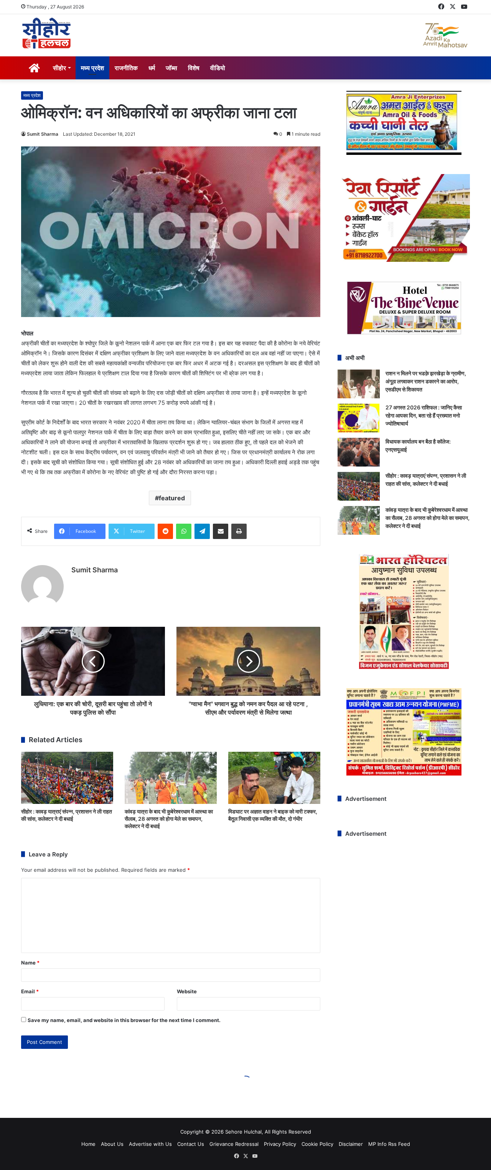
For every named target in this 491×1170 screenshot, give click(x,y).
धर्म (151, 68)
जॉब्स (171, 68)
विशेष (193, 68)
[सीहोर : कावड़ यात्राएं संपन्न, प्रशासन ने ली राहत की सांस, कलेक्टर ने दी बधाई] (67, 778)
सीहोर (59, 68)
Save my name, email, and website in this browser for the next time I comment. (124, 1020)
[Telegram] (202, 531)
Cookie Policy (317, 1144)
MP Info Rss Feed (389, 1144)
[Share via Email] (220, 531)
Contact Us (190, 1144)
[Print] (239, 531)
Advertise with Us (150, 1144)
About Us (112, 1144)
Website (187, 991)
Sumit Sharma (42, 134)
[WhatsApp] (183, 531)
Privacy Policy (280, 1144)
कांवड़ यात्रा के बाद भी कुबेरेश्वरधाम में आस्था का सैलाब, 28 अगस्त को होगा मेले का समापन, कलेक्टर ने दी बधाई (169, 818)
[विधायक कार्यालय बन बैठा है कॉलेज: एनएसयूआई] (359, 452)
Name (30, 963)
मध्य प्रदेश (92, 68)
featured (172, 498)
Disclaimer (351, 1144)
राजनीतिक (126, 68)
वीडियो (217, 68)
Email (30, 991)
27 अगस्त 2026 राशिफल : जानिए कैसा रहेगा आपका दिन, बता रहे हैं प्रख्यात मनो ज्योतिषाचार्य (424, 415)
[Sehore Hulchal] (46, 33)
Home (88, 1144)
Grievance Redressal (234, 1144)
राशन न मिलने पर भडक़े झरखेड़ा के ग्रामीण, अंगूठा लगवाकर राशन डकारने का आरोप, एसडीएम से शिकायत (426, 381)
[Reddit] (165, 531)
